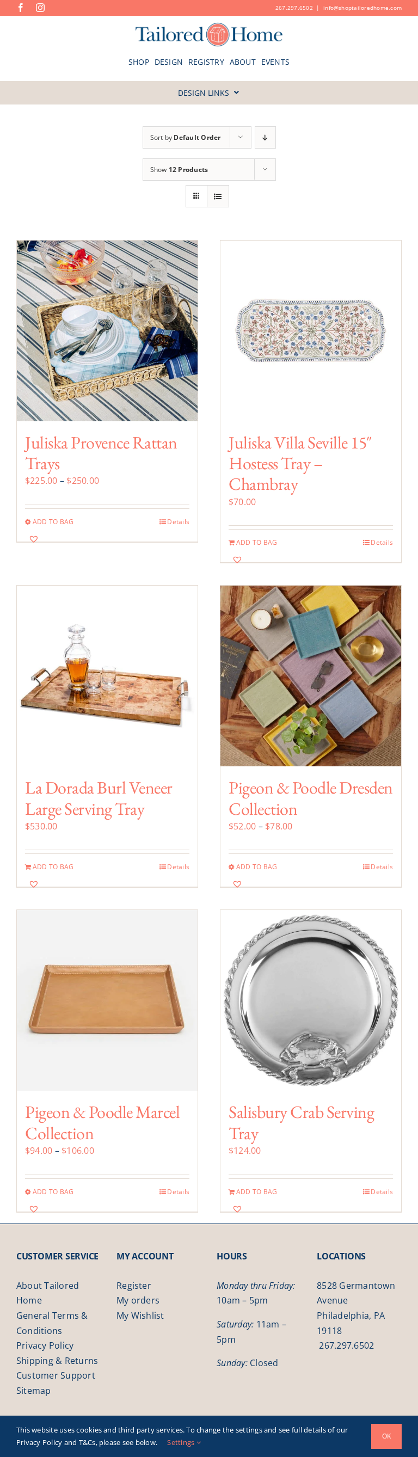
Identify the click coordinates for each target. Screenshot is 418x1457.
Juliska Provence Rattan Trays (101, 453)
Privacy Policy (44, 1345)
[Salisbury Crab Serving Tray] (310, 1000)
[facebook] (20, 7)
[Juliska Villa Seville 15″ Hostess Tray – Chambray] (310, 331)
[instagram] (40, 7)
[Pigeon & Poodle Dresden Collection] (310, 676)
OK (386, 1436)
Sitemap (33, 1391)
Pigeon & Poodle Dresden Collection (311, 798)
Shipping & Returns (57, 1361)
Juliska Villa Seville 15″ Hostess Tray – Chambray (300, 463)
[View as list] (218, 196)
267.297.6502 (294, 7)
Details (178, 521)
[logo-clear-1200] (209, 26)
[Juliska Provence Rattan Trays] (107, 331)
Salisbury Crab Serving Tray (301, 1122)
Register (133, 1286)
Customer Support (55, 1375)
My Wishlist (140, 1315)
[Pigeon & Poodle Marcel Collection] (107, 1000)
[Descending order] (265, 137)
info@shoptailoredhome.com (362, 7)
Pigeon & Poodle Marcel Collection (102, 1122)
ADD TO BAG (53, 521)
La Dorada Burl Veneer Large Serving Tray (99, 798)
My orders (137, 1300)
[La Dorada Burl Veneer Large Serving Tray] (107, 676)
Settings (181, 1442)
